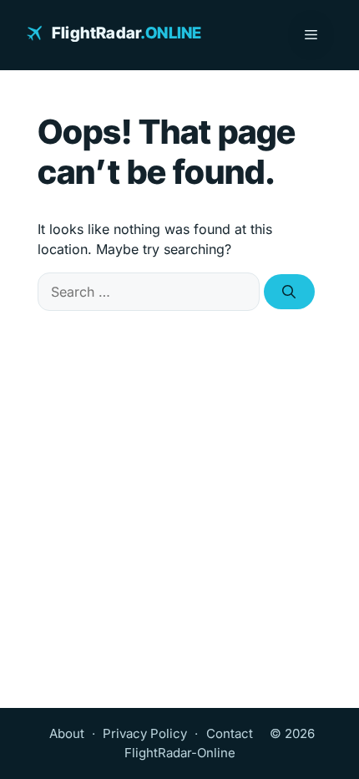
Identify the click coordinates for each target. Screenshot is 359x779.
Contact (229, 733)
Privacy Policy (145, 733)
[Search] (289, 291)
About (66, 733)
